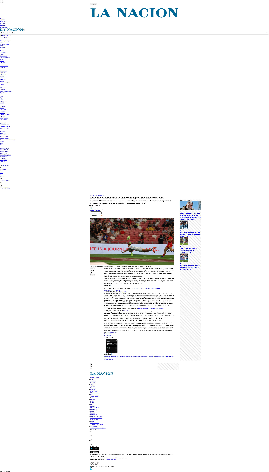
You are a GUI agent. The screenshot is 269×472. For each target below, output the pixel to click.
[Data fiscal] (91, 469)
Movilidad (2, 59)
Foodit (3, 23)
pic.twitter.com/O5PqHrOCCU (112, 290)
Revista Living (3, 153)
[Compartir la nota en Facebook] (91, 275)
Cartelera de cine (4, 124)
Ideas (1, 143)
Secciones (4, 21)
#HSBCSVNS (147, 288)
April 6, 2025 (123, 292)
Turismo (2, 108)
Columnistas (3, 89)
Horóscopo (3, 111)
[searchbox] (133, 33)
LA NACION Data (4, 44)
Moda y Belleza (4, 118)
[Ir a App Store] (94, 453)
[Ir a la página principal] (134, 17)
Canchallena (3, 101)
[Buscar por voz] (267, 32)
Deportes (99, 195)
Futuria (2, 51)
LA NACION (93, 195)
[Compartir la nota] (91, 270)
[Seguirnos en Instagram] (91, 440)
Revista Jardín (3, 156)
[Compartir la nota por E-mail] (94, 275)
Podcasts (2, 116)
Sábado (2, 141)
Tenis (1, 99)
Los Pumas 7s (108, 334)
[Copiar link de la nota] (91, 273)
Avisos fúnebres (4, 135)
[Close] (91, 364)
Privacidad (114, 459)
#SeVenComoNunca (143, 308)
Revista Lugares (4, 151)
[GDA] (94, 464)
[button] (134, 108)
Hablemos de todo (5, 83)
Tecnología (3, 109)
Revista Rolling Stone (5, 155)
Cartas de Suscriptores (6, 91)
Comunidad (3, 78)
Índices (2, 61)
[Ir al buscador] (91, 6)
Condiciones (108, 459)
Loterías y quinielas (5, 114)
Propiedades (3, 56)
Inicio (3, 19)
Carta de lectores (4, 138)
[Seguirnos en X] (91, 436)
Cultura (2, 76)
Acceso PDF (3, 131)
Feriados (2, 113)
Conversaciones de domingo (7, 140)
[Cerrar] (24, 30)
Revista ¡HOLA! (4, 150)
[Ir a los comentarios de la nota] (94, 268)
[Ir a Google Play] (94, 449)
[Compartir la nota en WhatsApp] (93, 270)
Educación (2, 74)
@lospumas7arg (138, 288)
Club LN (4, 25)
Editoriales (3, 88)
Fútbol (1, 96)
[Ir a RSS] (91, 445)
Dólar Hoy (2, 52)
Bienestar (2, 79)
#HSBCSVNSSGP (155, 288)
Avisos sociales (4, 136)
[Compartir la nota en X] (93, 275)
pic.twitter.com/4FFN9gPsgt (156, 308)
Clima (1, 42)
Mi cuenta (4, 27)
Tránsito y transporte (5, 41)
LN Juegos (2, 106)
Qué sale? (2, 123)
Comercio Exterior (5, 57)
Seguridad (2, 72)
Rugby (1, 98)
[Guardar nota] (93, 268)
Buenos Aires (3, 71)
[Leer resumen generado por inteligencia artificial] (91, 268)
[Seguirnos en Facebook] (91, 432)
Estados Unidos (4, 66)
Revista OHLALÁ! (4, 148)
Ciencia (2, 81)
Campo (2, 54)
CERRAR (2, 0)
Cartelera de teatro (5, 126)
